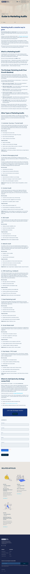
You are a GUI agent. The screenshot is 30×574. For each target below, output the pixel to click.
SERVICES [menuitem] (3, 549)
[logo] (5, 539)
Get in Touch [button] (23, 1)
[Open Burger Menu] (28, 1)
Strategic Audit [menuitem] (3, 551)
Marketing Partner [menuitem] (4, 554)
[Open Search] (19, 1)
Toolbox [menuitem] (10, 551)
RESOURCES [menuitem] (11, 549)
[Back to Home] (5, 1)
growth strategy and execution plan (11, 403)
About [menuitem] (10, 554)
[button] (28, 572)
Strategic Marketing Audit (23, 36)
